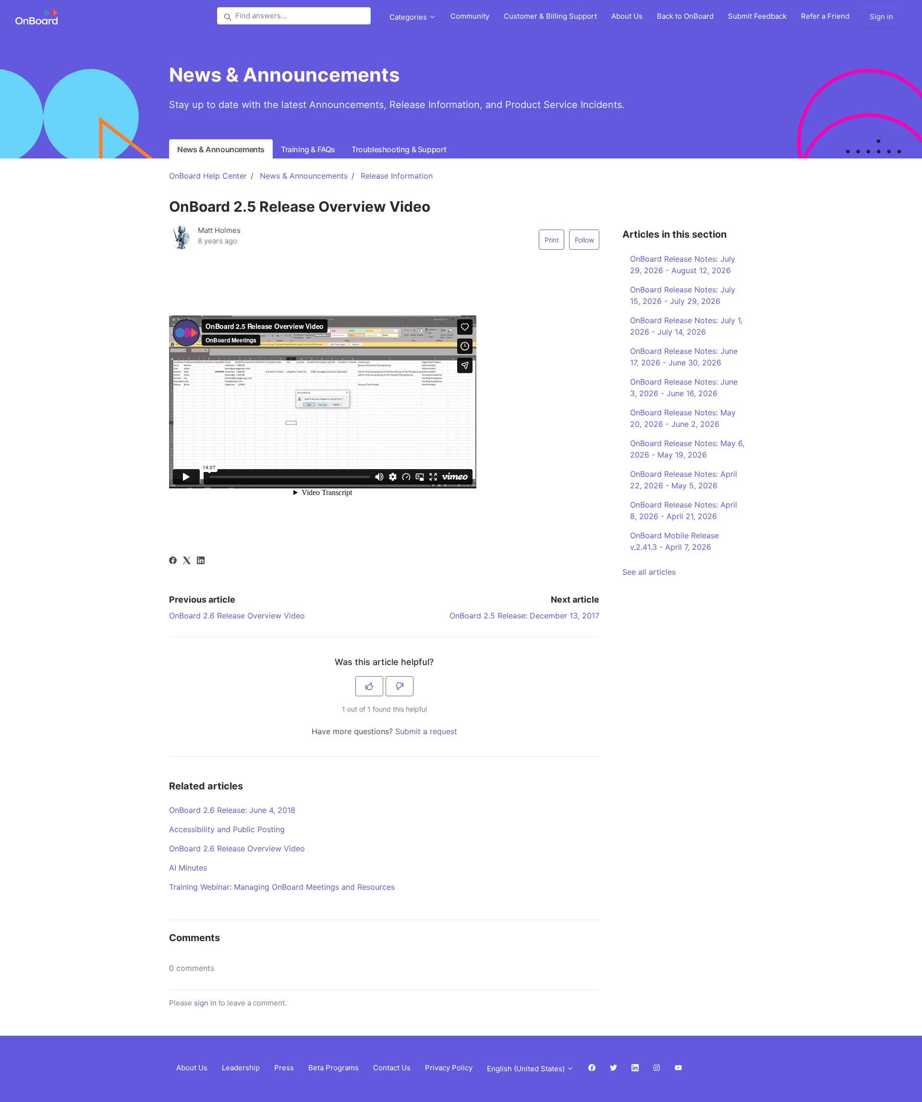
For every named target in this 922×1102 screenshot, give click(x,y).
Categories (409, 17)
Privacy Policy (449, 1067)
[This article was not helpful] (399, 686)
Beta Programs (333, 1067)
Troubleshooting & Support (399, 149)
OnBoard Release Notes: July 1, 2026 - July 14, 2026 (686, 326)
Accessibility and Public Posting (227, 829)
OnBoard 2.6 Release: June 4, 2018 (232, 810)
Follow (584, 240)
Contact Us (392, 1067)
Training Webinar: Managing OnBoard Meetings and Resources (282, 887)
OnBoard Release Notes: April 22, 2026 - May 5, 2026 (683, 479)
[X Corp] (187, 561)
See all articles (649, 572)
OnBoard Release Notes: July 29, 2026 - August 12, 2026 (682, 264)
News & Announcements (221, 149)
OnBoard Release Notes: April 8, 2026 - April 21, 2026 (683, 510)
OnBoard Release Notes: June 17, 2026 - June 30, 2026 (684, 356)
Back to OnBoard (685, 16)
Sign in (881, 16)
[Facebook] (173, 561)
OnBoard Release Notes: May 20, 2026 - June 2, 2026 (683, 418)
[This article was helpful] (369, 686)
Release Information (397, 176)
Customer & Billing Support (550, 16)
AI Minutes (188, 867)
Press (284, 1067)
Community (469, 16)
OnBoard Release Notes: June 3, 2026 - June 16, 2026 (684, 387)
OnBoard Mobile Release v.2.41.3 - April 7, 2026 (674, 541)
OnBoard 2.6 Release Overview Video (237, 615)
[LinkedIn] (201, 561)
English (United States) (527, 1068)
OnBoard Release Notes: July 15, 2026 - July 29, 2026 (682, 295)
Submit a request (426, 731)
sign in (205, 1002)
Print (552, 240)
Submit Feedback (757, 16)
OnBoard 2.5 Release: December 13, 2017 (524, 615)
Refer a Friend (825, 16)
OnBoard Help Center (208, 176)
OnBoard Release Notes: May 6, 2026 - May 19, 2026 (687, 449)
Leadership (241, 1067)
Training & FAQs (308, 149)
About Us (627, 16)
